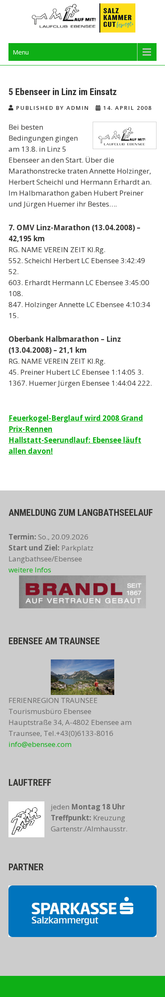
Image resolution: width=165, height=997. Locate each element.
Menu (21, 52)
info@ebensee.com (40, 744)
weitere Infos (29, 570)
